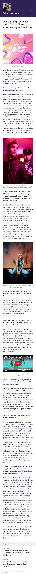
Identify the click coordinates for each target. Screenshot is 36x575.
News (21, 544)
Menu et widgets (31, 10)
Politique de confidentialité (10, 571)
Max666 (15, 544)
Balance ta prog (11, 13)
